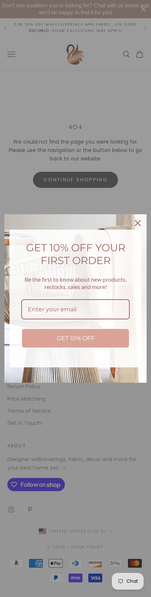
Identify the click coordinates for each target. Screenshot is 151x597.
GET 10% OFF (76, 338)
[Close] (138, 223)
